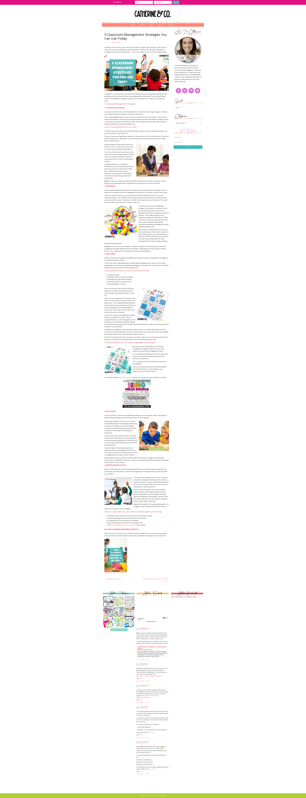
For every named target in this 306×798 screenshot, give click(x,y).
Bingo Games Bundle (125, 377)
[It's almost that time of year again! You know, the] (119, 622)
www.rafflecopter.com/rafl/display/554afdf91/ (149, 676)
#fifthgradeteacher (146, 695)
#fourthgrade (155, 695)
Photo (141, 678)
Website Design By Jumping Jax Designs (157, 795)
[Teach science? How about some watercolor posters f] (119, 601)
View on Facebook (140, 659)
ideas (119, 42)
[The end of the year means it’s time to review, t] (119, 612)
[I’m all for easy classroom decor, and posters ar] (129, 601)
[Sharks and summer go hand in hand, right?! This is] (108, 622)
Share (148, 659)
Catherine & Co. (153, 14)
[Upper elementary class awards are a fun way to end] (108, 612)
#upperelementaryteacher (143, 697)
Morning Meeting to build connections (123, 525)
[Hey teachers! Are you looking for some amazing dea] (108, 601)
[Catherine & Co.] (141, 619)
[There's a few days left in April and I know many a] (129, 622)
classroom (114, 42)
